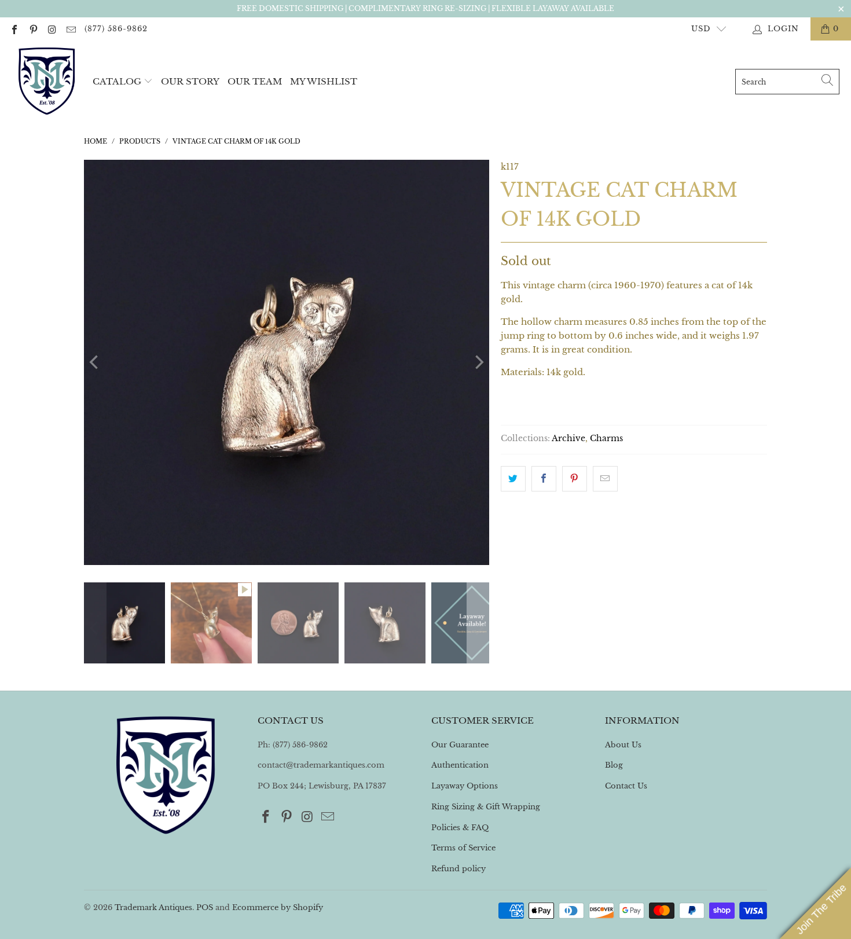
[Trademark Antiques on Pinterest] (32, 29)
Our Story (190, 81)
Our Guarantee (460, 745)
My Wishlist (323, 81)
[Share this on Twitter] (513, 478)
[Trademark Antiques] (46, 81)
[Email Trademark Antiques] (70, 29)
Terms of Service (463, 848)
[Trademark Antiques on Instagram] (51, 29)
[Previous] (95, 362)
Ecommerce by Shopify (277, 907)
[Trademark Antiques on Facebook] (14, 29)
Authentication (460, 765)
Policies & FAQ (460, 827)
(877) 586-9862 (116, 29)
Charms (606, 438)
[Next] (478, 362)
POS (204, 907)
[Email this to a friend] (605, 478)
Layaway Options (464, 786)
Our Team (255, 81)
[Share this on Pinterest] (574, 478)
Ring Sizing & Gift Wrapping (485, 807)
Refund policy (458, 869)
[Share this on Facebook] (543, 478)
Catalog (117, 81)
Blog (614, 765)
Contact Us (626, 786)
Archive (568, 438)
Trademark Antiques (153, 907)
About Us (623, 745)
